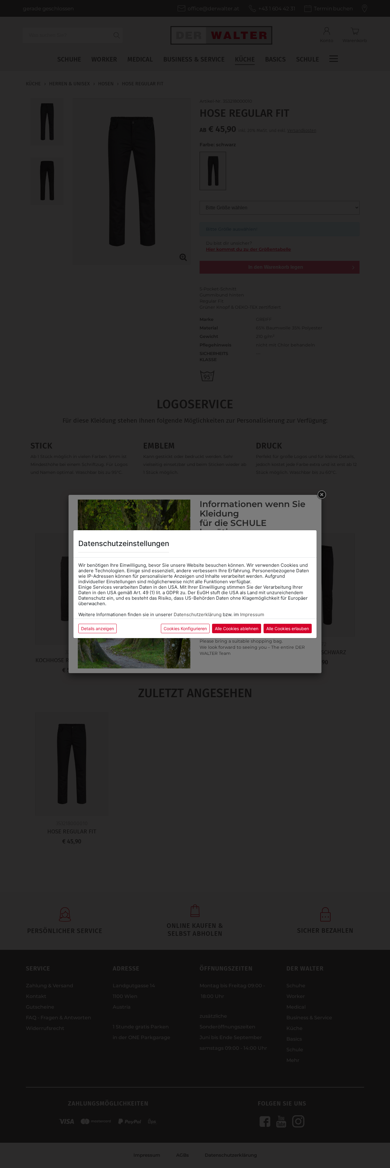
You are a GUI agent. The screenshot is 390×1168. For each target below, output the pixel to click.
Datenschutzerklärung (198, 614)
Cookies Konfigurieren (185, 628)
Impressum (252, 614)
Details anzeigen (97, 628)
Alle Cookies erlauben (287, 628)
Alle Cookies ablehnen (236, 628)
